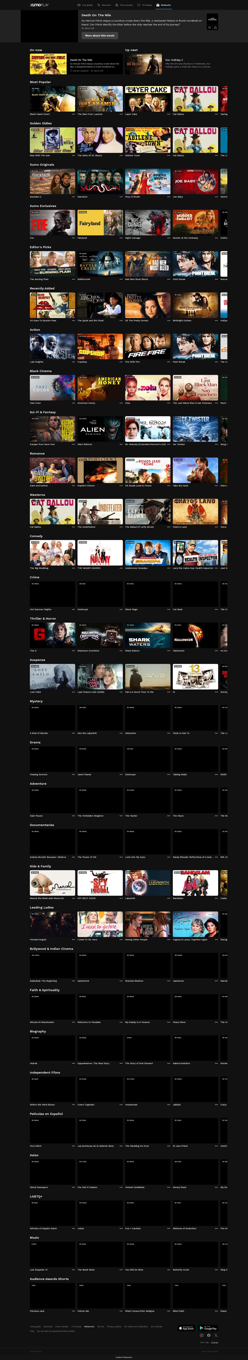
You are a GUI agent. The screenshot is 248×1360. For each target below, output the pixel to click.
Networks (166, 5)
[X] (216, 1335)
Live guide (87, 5)
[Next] (218, 98)
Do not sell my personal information (56, 1331)
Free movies (126, 5)
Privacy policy (114, 1326)
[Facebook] (209, 1335)
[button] (100, 35)
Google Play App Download (208, 1328)
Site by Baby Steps (210, 1351)
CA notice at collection (136, 1326)
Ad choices (156, 1326)
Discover (106, 5)
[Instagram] (201, 1335)
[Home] (39, 5)
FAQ (32, 1331)
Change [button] (214, 1342)
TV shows (147, 5)
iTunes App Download (186, 1328)
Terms (100, 1326)
